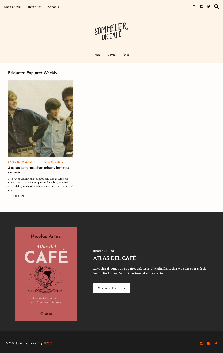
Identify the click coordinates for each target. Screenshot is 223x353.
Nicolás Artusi (12, 6)
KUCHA (48, 343)
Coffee (111, 54)
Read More (18, 195)
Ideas (126, 54)
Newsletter (34, 6)
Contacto (53, 6)
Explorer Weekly (20, 161)
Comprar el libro (108, 288)
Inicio (97, 54)
